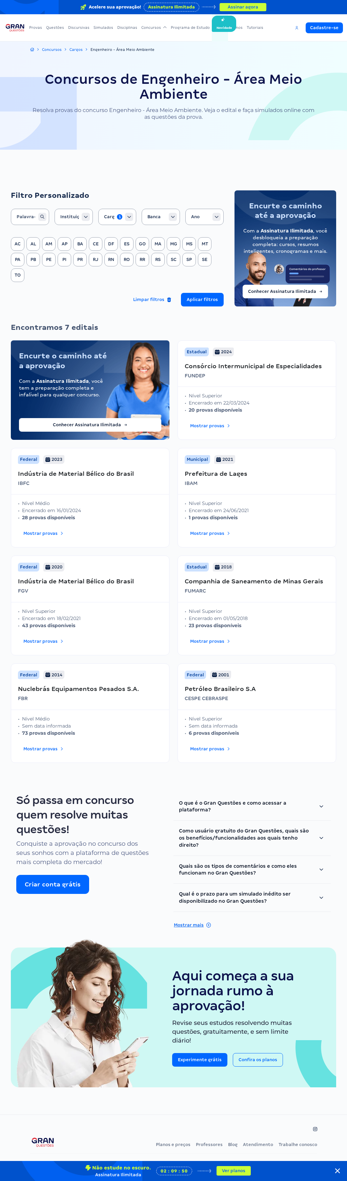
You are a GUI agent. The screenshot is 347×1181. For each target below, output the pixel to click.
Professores (209, 1144)
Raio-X (220, 27)
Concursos (151, 27)
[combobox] (74, 217)
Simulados (103, 27)
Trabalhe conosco (298, 1144)
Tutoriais (255, 27)
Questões (55, 27)
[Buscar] (42, 217)
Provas (35, 27)
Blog (233, 1144)
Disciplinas (127, 27)
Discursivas (78, 27)
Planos (236, 27)
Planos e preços (173, 1144)
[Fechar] (337, 1170)
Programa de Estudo (190, 27)
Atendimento (258, 1144)
